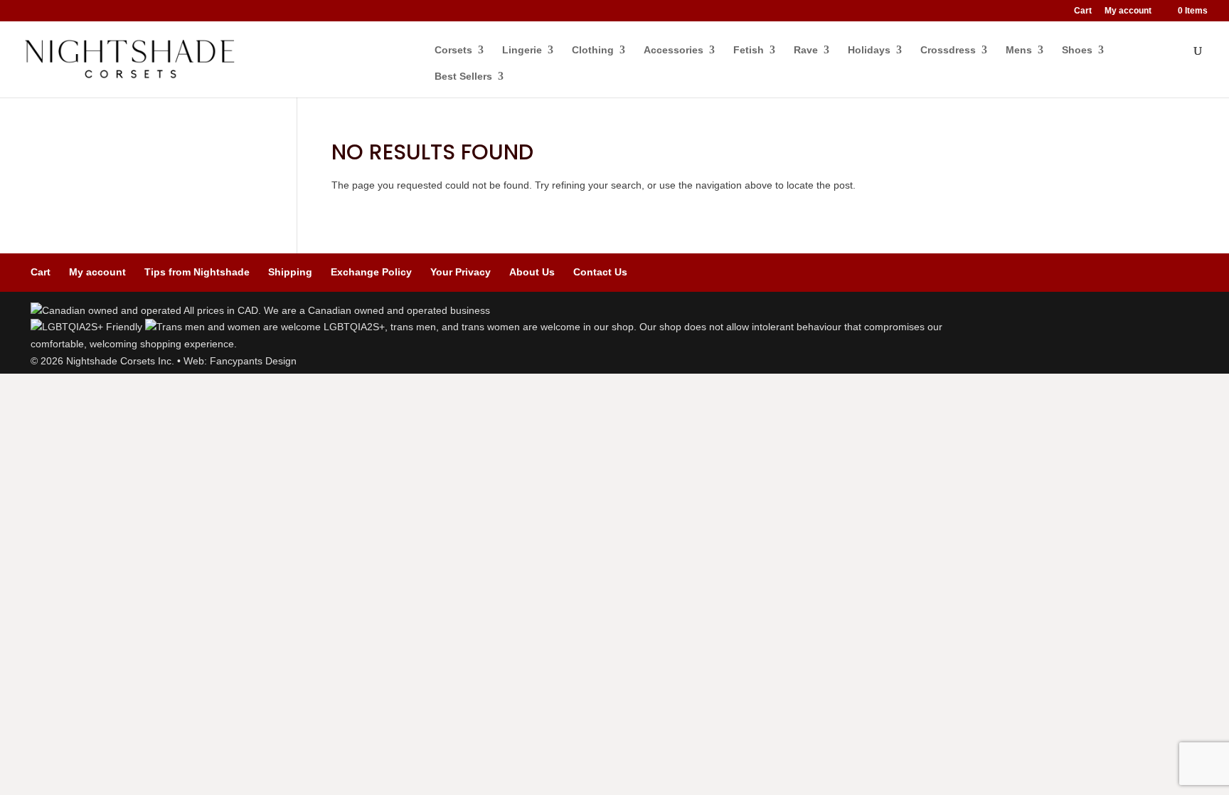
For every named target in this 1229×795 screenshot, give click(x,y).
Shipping (290, 272)
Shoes (1077, 50)
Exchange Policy (371, 272)
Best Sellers (463, 76)
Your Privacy (460, 272)
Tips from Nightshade (197, 272)
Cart (1083, 11)
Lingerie (522, 50)
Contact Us (600, 272)
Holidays (869, 50)
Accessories (673, 50)
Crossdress (948, 50)
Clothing (593, 50)
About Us (532, 272)
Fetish (748, 50)
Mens (1019, 50)
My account (1128, 11)
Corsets (453, 50)
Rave (806, 50)
